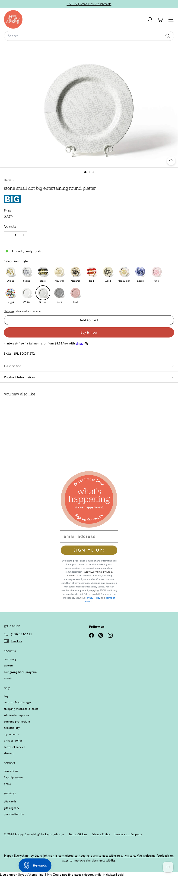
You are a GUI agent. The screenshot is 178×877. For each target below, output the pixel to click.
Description (13, 366)
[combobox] (89, 36)
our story (10, 659)
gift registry (11, 808)
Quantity (10, 226)
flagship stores (13, 777)
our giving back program (20, 672)
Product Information (19, 377)
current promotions (17, 721)
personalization (14, 814)
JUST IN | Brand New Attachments (89, 4)
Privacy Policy (93, 597)
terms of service (14, 747)
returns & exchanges (18, 702)
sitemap (9, 753)
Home (8, 180)
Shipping (9, 311)
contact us (11, 771)
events (8, 678)
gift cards (10, 801)
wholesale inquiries (16, 715)
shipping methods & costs (21, 708)
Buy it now (89, 332)
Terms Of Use (78, 834)
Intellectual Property (128, 834)
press (7, 784)
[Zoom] (171, 161)
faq (6, 696)
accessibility (12, 727)
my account (12, 734)
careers (8, 665)
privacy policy (13, 740)
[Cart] (160, 19)
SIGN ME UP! (89, 550)
